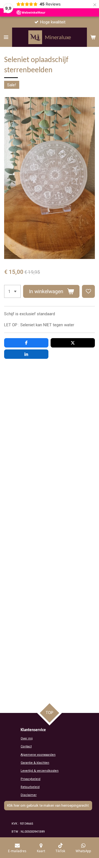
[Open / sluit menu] (6, 37)
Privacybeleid (30, 779)
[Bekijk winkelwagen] (93, 37)
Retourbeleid (30, 787)
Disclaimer (29, 795)
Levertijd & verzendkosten (40, 771)
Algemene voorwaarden (38, 755)
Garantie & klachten (35, 763)
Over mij (27, 738)
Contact (26, 746)
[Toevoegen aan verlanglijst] (88, 291)
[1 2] (12, 291)
